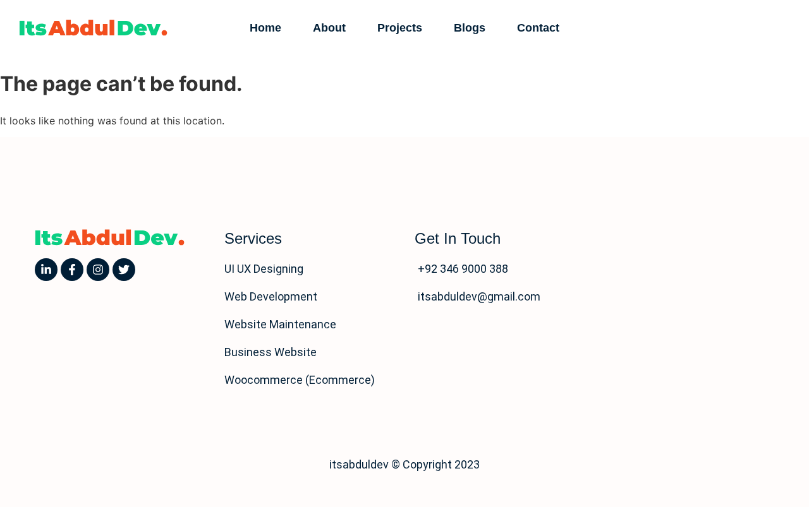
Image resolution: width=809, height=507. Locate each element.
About (329, 27)
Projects (399, 27)
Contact (538, 27)
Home (265, 27)
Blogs (469, 27)
